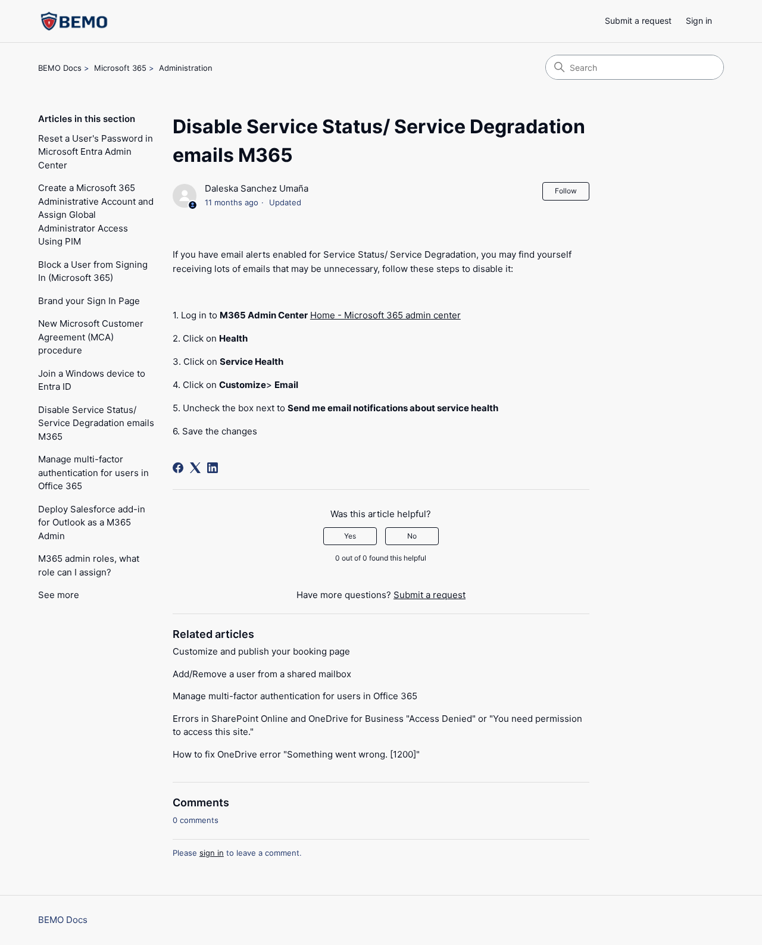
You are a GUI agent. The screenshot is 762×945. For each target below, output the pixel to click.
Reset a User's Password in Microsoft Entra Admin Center (95, 152)
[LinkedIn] (212, 467)
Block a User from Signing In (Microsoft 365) (93, 271)
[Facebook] (178, 467)
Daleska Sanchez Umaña (256, 188)
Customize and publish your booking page (261, 651)
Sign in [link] (699, 20)
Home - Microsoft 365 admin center (385, 315)
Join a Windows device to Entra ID (91, 380)
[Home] (74, 21)
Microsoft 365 (120, 68)
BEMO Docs (60, 68)
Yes (350, 535)
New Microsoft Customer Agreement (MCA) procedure (90, 337)
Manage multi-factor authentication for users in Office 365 (93, 472)
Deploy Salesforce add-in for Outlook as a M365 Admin (91, 522)
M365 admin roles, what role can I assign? (88, 565)
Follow (566, 190)
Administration (186, 68)
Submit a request (638, 20)
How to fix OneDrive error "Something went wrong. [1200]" (296, 754)
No (412, 535)
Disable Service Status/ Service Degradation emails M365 (96, 423)
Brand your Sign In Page (89, 300)
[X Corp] (195, 467)
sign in (211, 853)
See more (58, 594)
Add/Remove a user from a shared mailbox (262, 674)
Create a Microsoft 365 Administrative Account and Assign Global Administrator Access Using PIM (96, 214)
